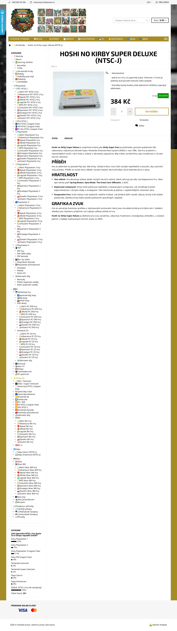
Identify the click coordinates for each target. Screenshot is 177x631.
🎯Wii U (18, 445)
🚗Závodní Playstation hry (29, 158)
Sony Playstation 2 (19, 545)
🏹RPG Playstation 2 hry (28, 178)
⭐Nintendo (115, 38)
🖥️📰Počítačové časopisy (26, 511)
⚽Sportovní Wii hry (26, 436)
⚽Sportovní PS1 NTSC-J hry (29, 110)
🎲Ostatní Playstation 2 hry (29, 199)
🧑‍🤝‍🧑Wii (17, 417)
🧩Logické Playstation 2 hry (29, 175)
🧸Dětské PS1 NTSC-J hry (28, 99)
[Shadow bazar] (48, 20)
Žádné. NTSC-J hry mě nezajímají (26, 587)
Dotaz (141, 125)
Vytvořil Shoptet (159, 624)
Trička (19, 68)
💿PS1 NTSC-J (21, 88)
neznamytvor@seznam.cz (44, 2)
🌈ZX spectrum (22, 374)
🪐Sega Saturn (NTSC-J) (26, 452)
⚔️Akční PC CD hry (27, 333)
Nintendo (144, 120)
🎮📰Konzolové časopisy (26, 514)
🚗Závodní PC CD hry (28, 354)
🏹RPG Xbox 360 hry (26, 480)
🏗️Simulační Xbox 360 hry (29, 483)
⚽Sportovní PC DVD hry (30, 319)
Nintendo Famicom (20, 563)
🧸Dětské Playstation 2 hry (29, 172)
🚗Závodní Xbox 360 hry (28, 491)
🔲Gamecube (21, 399)
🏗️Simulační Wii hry (26, 434)
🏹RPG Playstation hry (27, 148)
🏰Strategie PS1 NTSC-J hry (29, 112)
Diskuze (68, 138)
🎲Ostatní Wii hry (25, 442)
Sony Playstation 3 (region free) (25, 551)
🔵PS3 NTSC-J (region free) (27, 123)
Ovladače (21, 267)
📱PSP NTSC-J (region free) (27, 126)
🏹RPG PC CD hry (27, 344)
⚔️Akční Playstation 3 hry (28, 205)
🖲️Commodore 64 (23, 371)
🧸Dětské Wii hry (25, 428)
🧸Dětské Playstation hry (28, 142)
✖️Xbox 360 (20, 464)
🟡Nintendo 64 (22, 396)
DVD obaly (21, 303)
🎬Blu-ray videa (22, 259)
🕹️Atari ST (20, 366)
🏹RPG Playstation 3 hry (28, 218)
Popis (55, 138)
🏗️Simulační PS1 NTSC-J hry (30, 107)
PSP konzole (22, 256)
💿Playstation (86, 38)
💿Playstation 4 (22, 245)
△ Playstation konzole (25, 262)
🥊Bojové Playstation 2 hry (29, 170)
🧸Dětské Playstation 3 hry (29, 215)
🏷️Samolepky (21, 81)
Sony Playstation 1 (19, 539)
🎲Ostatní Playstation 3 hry (29, 242)
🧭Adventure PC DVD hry (30, 309)
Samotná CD (22, 330)
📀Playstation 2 (22, 164)
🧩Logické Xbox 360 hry (28, 477)
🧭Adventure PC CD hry (30, 336)
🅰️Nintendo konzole (24, 410)
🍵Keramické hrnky (24, 71)
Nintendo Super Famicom (23, 569)
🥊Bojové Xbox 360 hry (27, 472)
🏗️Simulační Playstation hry (30, 150)
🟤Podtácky (20, 79)
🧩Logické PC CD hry (28, 341)
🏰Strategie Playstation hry (29, 153)
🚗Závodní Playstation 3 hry (30, 239)
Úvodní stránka (19, 38)
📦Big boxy (22, 298)
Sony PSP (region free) (21, 557)
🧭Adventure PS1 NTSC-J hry (30, 94)
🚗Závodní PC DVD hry (29, 324)
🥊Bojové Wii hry (24, 426)
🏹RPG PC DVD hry (27, 314)
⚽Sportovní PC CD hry (29, 349)
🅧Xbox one (20, 497)
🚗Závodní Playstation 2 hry (30, 196)
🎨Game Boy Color (23, 391)
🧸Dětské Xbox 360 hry (27, 475)
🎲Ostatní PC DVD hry (29, 327)
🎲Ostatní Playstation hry (28, 161)
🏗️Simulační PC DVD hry (30, 317)
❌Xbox (18, 461)
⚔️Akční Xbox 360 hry (27, 467)
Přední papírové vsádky (28, 282)
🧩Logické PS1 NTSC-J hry (29, 102)
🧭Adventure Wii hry (26, 423)
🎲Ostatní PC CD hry (28, 357)
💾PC (101, 38)
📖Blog (38, 38)
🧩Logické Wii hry (25, 431)
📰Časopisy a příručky (23, 506)
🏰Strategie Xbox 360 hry (28, 488)
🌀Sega (131, 38)
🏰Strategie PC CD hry (29, 352)
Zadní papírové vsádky (27, 284)
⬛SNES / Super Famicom (26, 383)
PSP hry (20, 251)
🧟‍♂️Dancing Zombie (24, 62)
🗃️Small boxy (23, 300)
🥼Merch (68, 38)
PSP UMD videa (24, 253)
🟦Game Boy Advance (25, 394)
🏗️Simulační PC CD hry (29, 346)
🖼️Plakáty (19, 73)
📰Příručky (20, 517)
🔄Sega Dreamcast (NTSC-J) (27, 454)
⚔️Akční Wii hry (24, 421)
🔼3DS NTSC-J (21, 407)
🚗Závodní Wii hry (25, 439)
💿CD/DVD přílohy (23, 509)
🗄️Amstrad (20, 363)
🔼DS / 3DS (20, 402)
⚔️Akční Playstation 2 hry (28, 167)
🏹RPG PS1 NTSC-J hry (27, 105)
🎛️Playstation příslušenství (27, 264)
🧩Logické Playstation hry (29, 145)
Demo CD (21, 273)
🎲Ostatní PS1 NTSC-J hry (28, 118)
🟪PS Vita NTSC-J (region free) (28, 129)
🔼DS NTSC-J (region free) (27, 404)
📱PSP (18, 247)
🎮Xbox (143, 38)
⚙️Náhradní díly (22, 276)
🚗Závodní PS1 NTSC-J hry (29, 115)
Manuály (21, 279)
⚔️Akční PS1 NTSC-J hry (28, 91)
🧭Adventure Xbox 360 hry (29, 470)
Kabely (20, 270)
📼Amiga (19, 369)
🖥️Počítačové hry (23, 292)
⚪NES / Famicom (23, 381)
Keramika (21, 65)
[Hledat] (147, 20)
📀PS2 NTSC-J (21, 121)
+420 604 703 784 (18, 2)
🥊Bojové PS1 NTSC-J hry (28, 97)
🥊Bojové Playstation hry (28, 140)
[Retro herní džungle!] (10, 45)
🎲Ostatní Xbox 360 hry (28, 493)
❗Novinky (52, 38)
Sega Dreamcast (18, 581)
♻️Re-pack (20, 502)
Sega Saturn (17, 575)
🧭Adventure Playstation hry (30, 137)
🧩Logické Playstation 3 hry (29, 221)
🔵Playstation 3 (22, 202)
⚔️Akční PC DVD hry (28, 306)
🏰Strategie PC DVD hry (30, 322)
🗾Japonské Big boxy (26, 295)
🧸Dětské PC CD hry (28, 339)
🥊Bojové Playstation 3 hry (29, 213)
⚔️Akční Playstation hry (28, 135)
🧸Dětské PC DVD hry (28, 311)
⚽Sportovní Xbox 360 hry (29, 485)
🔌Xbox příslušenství (24, 499)
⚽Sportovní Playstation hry (29, 156)
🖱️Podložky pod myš (24, 76)
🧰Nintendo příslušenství (27, 412)
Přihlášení (164, 2)
